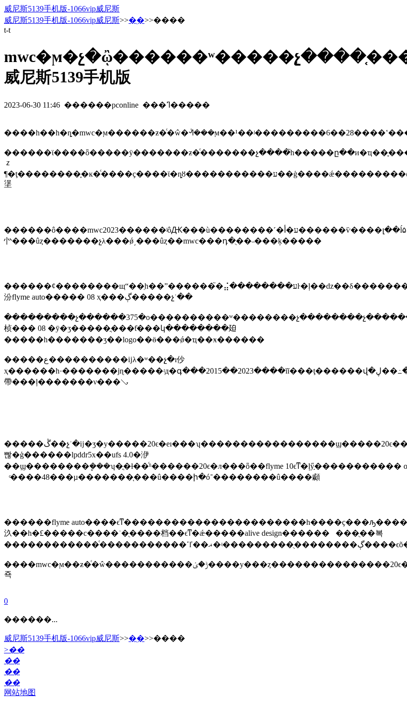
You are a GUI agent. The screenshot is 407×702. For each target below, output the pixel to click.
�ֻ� (136, 20)
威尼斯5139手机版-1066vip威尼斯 (62, 8)
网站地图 (20, 692)
